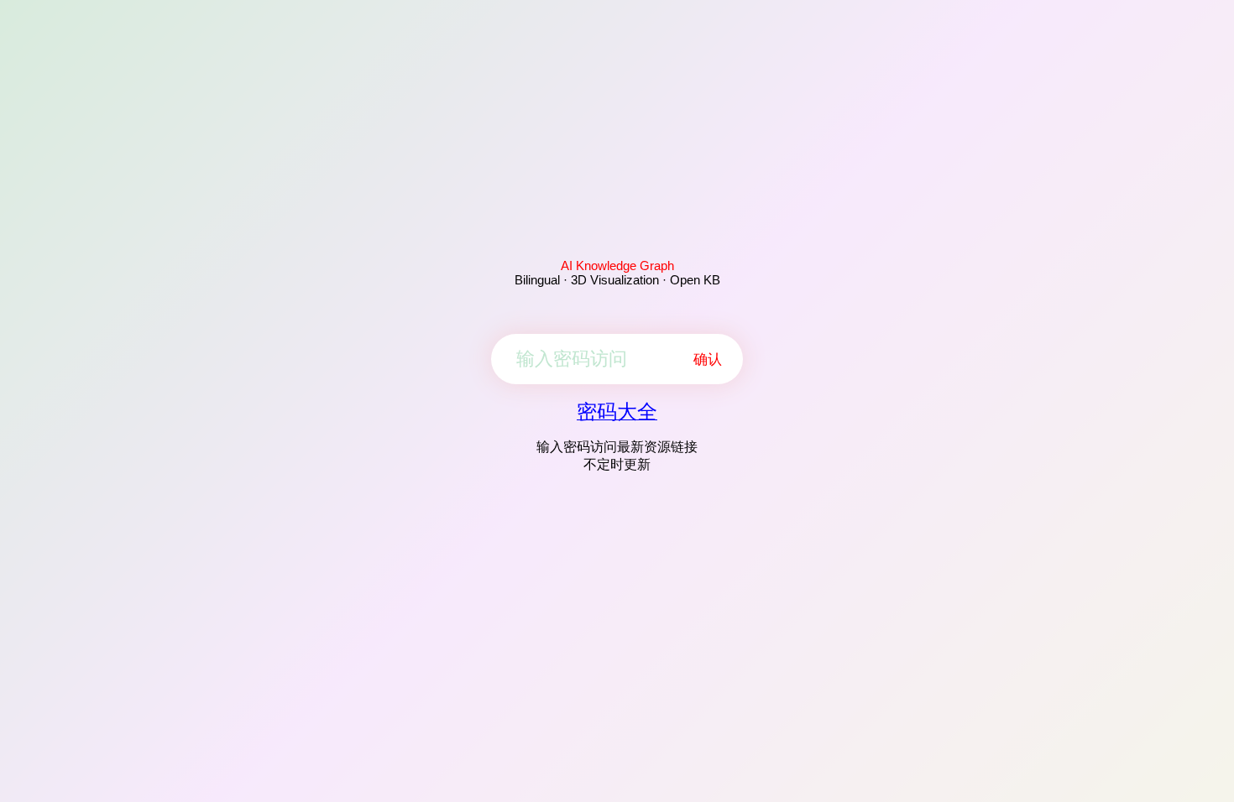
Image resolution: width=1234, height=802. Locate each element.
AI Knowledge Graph (617, 265)
